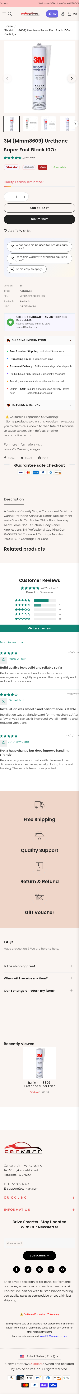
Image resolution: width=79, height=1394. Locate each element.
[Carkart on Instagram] (51, 1269)
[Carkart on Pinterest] (39, 1269)
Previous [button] (7, 78)
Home (8, 26)
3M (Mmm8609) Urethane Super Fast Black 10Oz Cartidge (39, 1084)
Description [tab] (14, 499)
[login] (61, 14)
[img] (8, 653)
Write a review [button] (39, 628)
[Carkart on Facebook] (16, 1269)
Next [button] (71, 78)
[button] (13, 158)
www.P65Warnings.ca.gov (53, 1336)
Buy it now (39, 219)
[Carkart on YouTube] (62, 1269)
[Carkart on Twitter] (28, 1269)
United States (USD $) (40, 1356)
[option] (39, 77)
